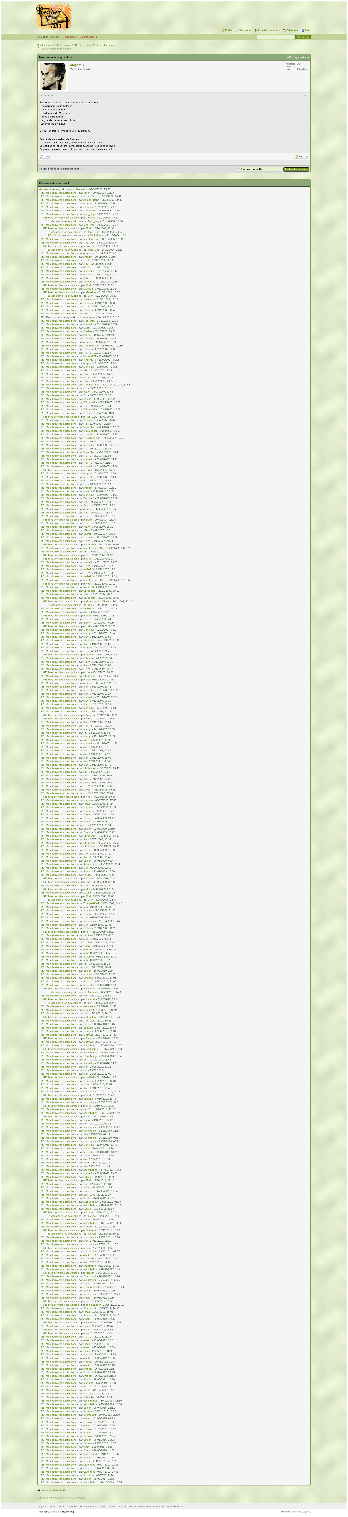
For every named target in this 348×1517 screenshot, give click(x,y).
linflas (86, 775)
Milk (85, 853)
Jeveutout (89, 281)
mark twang (90, 1453)
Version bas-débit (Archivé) (113, 1506)
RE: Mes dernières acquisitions (58, 192)
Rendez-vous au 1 (46, 45)
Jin (85, 551)
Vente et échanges (102, 45)
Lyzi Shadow (90, 1201)
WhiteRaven (97, 235)
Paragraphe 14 (92, 437)
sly (87, 1333)
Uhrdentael (89, 590)
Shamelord (89, 1308)
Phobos (87, 914)
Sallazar (88, 1411)
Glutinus (88, 207)
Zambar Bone (91, 199)
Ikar (85, 636)
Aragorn (75, 65)
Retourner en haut (89, 1506)
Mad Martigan (91, 239)
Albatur (92, 1233)
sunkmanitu (90, 921)
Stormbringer (90, 1056)
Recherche (245, 30)
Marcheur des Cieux (95, 384)
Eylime (87, 1176)
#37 (306, 95)
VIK (88, 1329)
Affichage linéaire (298, 57)
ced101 (90, 1077)
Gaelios (87, 331)
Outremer (88, 1191)
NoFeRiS (91, 544)
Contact (61, 1506)
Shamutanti (89, 1276)
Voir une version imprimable (54, 1490)
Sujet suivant (71, 168)
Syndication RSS (174, 1506)
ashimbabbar (90, 1045)
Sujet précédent (51, 168)
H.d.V (86, 260)
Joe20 (86, 334)
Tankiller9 (88, 498)
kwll (85, 1059)
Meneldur (81, 189)
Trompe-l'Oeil (91, 903)
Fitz (85, 352)
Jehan (86, 192)
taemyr (87, 622)
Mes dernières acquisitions (54, 189)
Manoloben (89, 210)
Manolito (88, 1382)
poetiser (88, 949)
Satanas (88, 977)
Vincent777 (89, 356)
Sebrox (87, 505)
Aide (307, 30)
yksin (86, 1446)
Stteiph (87, 398)
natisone (88, 1006)
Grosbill (87, 789)
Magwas (88, 800)
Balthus (87, 413)
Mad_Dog (89, 214)
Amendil (87, 1354)
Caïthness (89, 1464)
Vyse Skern (89, 427)
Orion (86, 945)
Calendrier (292, 30)
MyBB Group (68, 1512)
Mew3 (86, 491)
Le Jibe (87, 874)
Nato (86, 1084)
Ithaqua (87, 910)
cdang (86, 1389)
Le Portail (72, 1506)
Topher (87, 1283)
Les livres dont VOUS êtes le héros (74, 45)
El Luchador (90, 402)
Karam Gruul (90, 196)
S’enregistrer (87, 37)
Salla (88, 881)
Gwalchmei (92, 1048)
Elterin (87, 811)
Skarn (86, 374)
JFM (88, 228)
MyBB (46, 1512)
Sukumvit (88, 956)
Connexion (71, 37)
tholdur (87, 1198)
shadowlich (89, 1258)
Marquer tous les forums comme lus (146, 1506)
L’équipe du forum (46, 1506)
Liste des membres (268, 30)
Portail (229, 30)
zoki (85, 1194)
